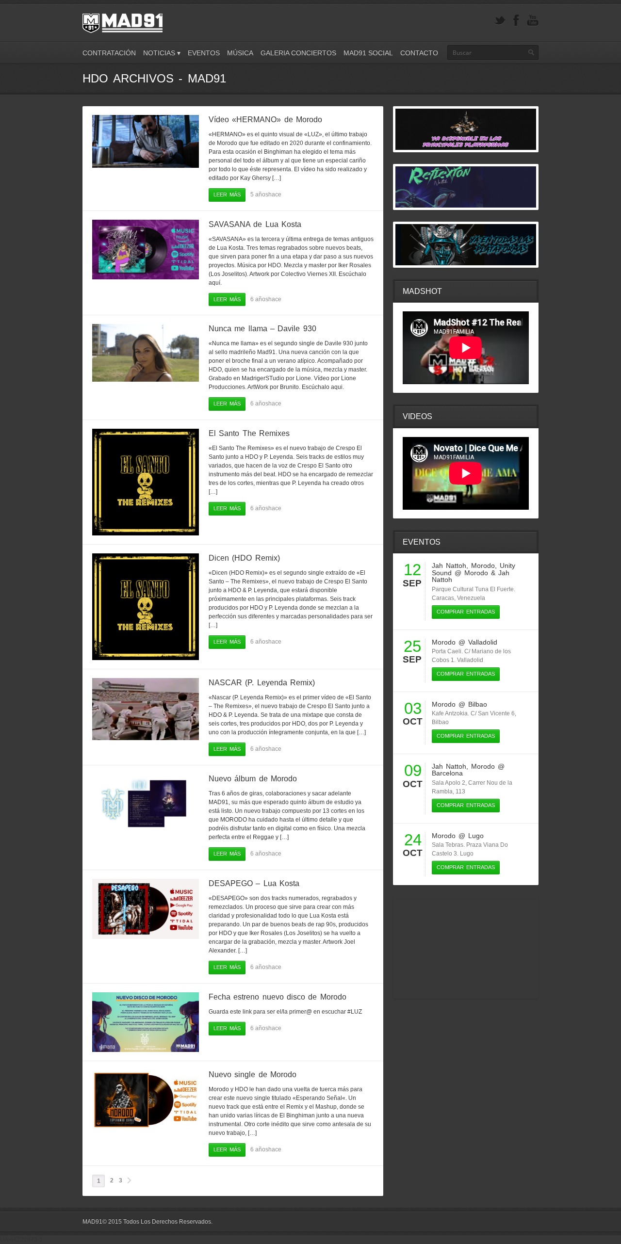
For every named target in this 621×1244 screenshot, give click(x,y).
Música (240, 53)
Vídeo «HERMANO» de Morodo (265, 119)
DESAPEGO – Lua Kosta (254, 883)
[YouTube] (533, 21)
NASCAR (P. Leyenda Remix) (262, 683)
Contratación (109, 53)
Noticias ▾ (161, 53)
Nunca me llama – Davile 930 (262, 328)
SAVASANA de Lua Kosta (255, 224)
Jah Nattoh (449, 565)
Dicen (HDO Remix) (244, 558)
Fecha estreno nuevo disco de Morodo (277, 997)
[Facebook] (516, 21)
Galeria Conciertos (298, 53)
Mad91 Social (368, 53)
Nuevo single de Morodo (252, 1074)
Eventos (204, 53)
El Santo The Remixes (249, 433)
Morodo (483, 565)
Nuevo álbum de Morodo (253, 779)
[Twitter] (500, 21)
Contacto (419, 53)
